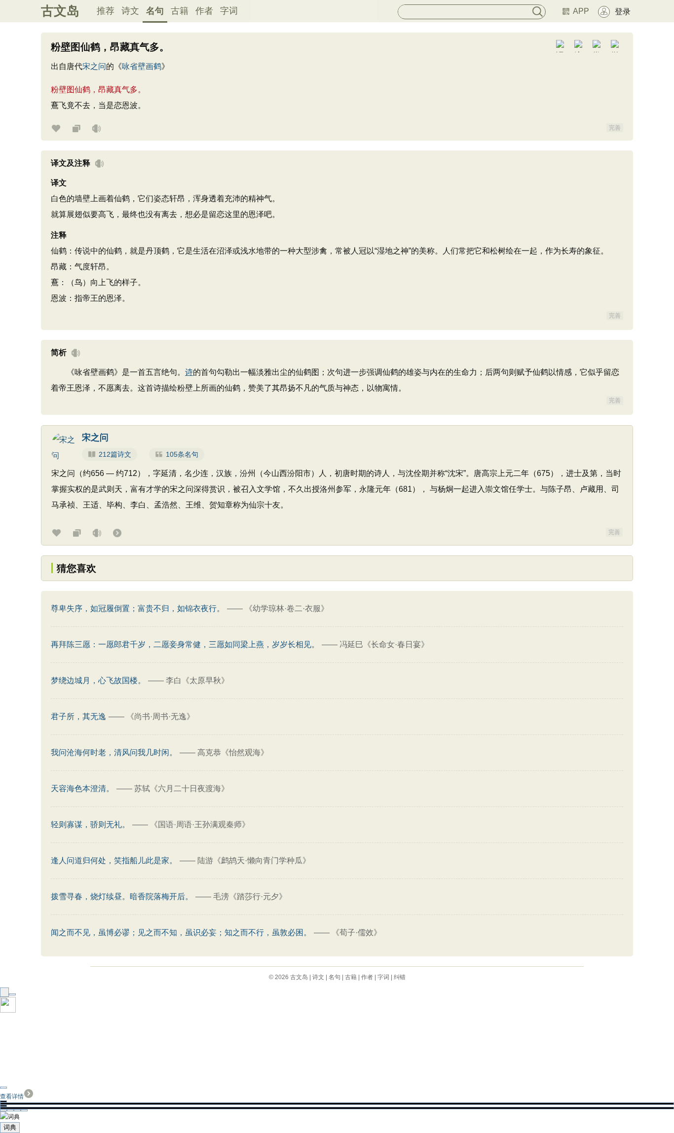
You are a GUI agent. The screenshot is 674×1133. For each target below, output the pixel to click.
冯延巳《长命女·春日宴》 (384, 644)
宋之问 (94, 66)
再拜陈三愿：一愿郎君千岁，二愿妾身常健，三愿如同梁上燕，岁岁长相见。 (185, 644)
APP (581, 11)
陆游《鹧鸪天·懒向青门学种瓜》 (253, 860)
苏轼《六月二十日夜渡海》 (181, 788)
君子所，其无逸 (78, 716)
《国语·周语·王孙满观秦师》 (200, 824)
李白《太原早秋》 (197, 680)
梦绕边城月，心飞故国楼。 (98, 680)
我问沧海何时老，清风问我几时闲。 (114, 752)
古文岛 (60, 10)
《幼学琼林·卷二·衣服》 (287, 608)
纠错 (400, 977)
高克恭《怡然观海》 (232, 752)
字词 (229, 11)
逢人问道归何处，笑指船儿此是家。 (114, 860)
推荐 (105, 11)
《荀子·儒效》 (356, 932)
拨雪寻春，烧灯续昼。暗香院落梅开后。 (122, 896)
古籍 (179, 11)
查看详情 (12, 1096)
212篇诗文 (115, 454)
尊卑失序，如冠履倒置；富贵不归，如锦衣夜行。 (138, 608)
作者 (204, 11)
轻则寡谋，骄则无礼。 (90, 824)
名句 (155, 11)
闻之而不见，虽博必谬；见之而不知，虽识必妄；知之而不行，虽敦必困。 (181, 932)
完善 (615, 127)
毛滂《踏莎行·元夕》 (250, 896)
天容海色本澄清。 (82, 788)
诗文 (130, 11)
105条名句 (182, 454)
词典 (9, 1127)
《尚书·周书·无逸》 (160, 716)
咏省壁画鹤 (141, 66)
